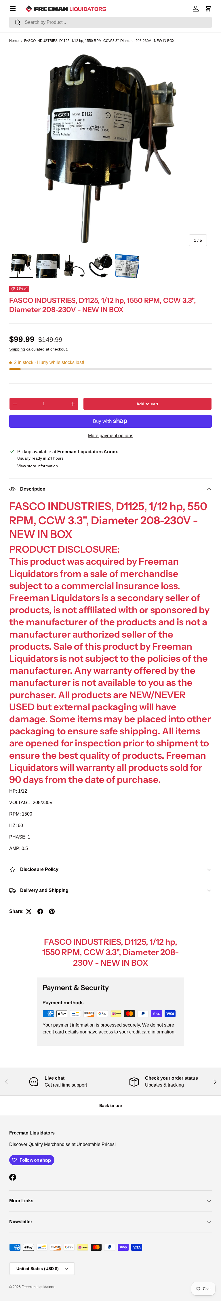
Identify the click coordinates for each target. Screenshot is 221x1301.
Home (14, 41)
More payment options (110, 435)
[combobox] (110, 22)
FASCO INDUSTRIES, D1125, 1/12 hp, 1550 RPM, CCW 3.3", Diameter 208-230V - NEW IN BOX (99, 41)
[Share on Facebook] (40, 911)
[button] (208, 8)
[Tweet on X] (29, 911)
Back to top (110, 1105)
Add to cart (147, 404)
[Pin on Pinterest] (52, 911)
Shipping (17, 349)
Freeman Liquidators (38, 1287)
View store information (37, 466)
